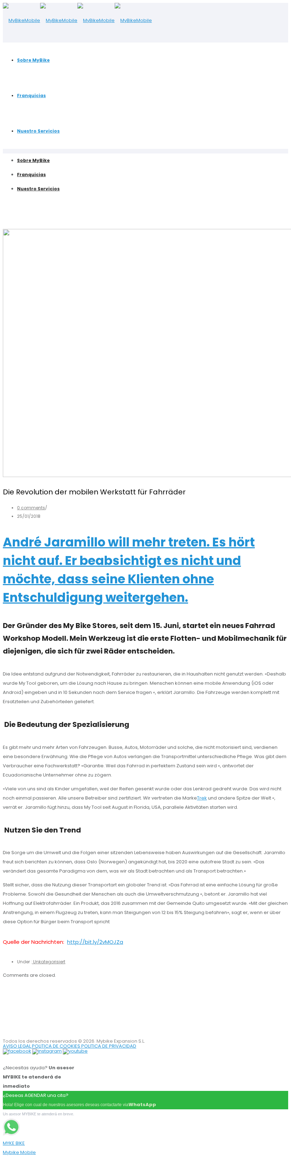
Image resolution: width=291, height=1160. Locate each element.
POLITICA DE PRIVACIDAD (108, 1046)
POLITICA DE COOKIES (56, 1046)
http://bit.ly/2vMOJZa (95, 942)
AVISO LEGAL (17, 1046)
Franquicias (31, 96)
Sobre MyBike (33, 60)
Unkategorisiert (48, 962)
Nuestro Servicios (38, 131)
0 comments (31, 508)
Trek (202, 798)
